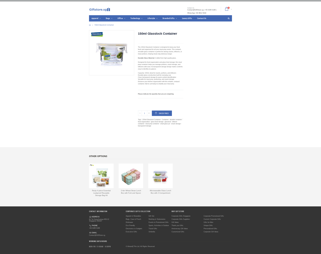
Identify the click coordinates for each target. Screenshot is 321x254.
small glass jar (165, 124)
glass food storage (157, 122)
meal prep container (152, 124)
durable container (176, 119)
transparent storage (144, 126)
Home (90, 25)
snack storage (176, 124)
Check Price (164, 113)
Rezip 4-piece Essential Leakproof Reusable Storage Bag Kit (101, 193)
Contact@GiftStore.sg (97, 235)
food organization (144, 122)
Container (165, 119)
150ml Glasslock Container (157, 33)
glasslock (168, 122)
